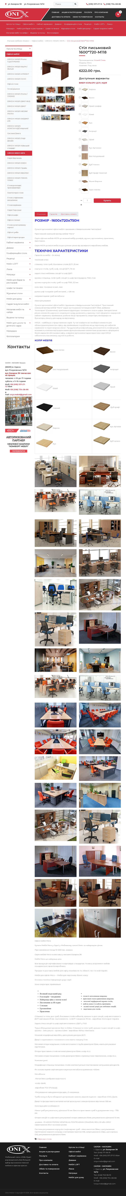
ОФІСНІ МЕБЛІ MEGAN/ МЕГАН (17, 112)
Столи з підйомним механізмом (15, 199)
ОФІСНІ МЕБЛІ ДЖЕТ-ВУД (18, 101)
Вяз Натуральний (96, 156)
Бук (90, 123)
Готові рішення (13, 89)
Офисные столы (44, 1139)
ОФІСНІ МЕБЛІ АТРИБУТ (18, 74)
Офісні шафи (12, 215)
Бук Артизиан (94, 148)
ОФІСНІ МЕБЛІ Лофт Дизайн (16, 139)
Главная (55, 12)
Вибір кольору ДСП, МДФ (93, 83)
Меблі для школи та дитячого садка (16, 324)
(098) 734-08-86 (113, 4)
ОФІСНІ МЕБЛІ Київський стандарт (18, 147)
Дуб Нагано (94, 164)
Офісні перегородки (15, 237)
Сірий (91, 139)
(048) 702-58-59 (104, 1175)
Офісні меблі (28, 24)
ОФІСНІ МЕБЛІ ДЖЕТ (16, 106)
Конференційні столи (73, 24)
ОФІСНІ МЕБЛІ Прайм (17, 168)
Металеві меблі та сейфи (16, 33)
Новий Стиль (99, 60)
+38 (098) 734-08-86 (19, 389)
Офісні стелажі (13, 220)
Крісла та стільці (13, 24)
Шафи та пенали (52, 29)
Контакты (99, 17)
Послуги (88, 12)
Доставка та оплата (61, 17)
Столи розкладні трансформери (14, 186)
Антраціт (92, 131)
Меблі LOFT (99, 24)
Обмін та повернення (83, 17)
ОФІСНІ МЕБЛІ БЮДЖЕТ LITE (18, 120)
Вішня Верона (95, 181)
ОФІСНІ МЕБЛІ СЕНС (16, 79)
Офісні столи (12, 84)
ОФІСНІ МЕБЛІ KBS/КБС (18, 173)
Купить (107, 200)
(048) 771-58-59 (104, 1152)
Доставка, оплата (68, 214)
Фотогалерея (53, 33)
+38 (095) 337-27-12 (15, 385)
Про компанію (101, 12)
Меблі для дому (83, 29)
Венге (91, 97)
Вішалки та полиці (37, 33)
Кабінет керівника (44, 24)
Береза (92, 89)
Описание (41, 214)
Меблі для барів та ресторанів (29, 29)
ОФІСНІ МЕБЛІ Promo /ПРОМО (17, 95)
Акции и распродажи (72, 12)
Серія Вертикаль (14, 158)
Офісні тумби (12, 232)
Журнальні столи (68, 29)
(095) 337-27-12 (95, 4)
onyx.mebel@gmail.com (21, 394)
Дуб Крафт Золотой (97, 173)
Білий (91, 114)
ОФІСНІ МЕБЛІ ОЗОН (16, 163)
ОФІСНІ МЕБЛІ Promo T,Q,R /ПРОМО (17, 60)
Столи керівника (14, 205)
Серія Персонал (14, 210)
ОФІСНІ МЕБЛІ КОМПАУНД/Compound (17, 127)
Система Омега (14, 133)
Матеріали (12, 331)
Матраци (10, 29)
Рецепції (87, 24)
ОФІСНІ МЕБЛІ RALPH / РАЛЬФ (17, 68)
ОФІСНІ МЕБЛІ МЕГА (16, 153)
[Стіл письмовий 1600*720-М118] (56, 65)
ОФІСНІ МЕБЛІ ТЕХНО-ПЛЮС (17, 179)
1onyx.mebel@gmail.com (105, 1184)
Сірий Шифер (94, 106)
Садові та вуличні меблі (103, 29)
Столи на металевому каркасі (16, 226)
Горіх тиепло (94, 189)
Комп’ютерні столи (15, 193)
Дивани (58, 24)
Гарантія (53, 214)
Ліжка (109, 24)
